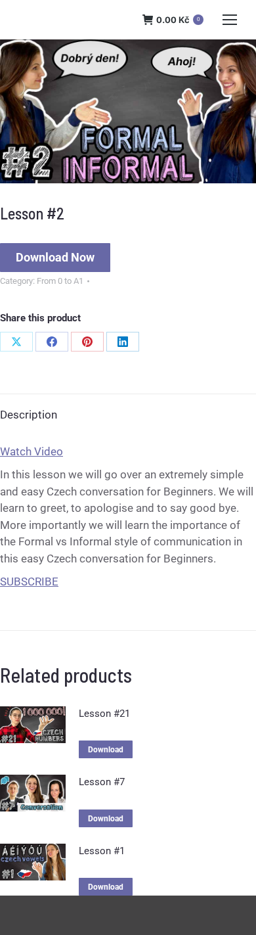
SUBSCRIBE (29, 581)
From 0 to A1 (60, 281)
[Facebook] (51, 342)
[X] (16, 342)
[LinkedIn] (122, 342)
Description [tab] (28, 414)
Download (105, 749)
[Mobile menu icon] (230, 20)
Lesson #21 (104, 713)
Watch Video (31, 451)
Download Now (55, 257)
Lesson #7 (102, 782)
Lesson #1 (102, 851)
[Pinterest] (87, 342)
